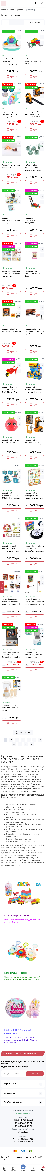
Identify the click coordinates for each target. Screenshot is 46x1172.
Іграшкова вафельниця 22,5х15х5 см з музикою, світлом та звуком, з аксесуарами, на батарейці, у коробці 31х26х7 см (11, 220)
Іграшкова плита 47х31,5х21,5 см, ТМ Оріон (32, 273)
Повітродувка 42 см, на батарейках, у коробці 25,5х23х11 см (33, 114)
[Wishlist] (19, 43)
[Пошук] (23, 1166)
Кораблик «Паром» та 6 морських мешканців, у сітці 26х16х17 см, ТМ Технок (11, 61)
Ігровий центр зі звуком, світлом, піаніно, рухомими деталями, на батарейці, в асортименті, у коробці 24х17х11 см (11, 548)
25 (5, 22)
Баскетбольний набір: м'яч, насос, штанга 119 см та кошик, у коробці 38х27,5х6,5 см (34, 601)
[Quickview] (19, 37)
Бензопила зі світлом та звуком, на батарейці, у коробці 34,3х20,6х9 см (11, 654)
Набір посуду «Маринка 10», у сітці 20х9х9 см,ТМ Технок (34, 61)
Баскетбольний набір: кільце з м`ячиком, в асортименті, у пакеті (11, 601)
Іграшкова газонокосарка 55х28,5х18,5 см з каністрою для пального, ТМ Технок (33, 220)
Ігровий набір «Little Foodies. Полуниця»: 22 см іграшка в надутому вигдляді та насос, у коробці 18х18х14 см (11, 442)
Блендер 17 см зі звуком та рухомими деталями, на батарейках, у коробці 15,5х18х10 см (34, 654)
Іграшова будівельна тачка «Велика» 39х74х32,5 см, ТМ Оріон (11, 389)
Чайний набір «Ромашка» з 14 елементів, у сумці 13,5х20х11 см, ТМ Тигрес (32, 167)
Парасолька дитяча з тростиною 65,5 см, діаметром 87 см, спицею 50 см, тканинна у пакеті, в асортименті (11, 114)
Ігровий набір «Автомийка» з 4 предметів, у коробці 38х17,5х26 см (34, 442)
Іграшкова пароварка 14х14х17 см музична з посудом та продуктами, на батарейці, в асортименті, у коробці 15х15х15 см (11, 273)
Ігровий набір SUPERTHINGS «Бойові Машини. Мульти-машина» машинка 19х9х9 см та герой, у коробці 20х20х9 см (34, 389)
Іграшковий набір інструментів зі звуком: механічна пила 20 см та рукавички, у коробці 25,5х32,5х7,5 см (11, 331)
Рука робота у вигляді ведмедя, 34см (11, 166)
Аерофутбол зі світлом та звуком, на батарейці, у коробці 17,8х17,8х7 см (34, 548)
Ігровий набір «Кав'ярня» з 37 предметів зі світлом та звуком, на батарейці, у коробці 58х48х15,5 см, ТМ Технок (33, 495)
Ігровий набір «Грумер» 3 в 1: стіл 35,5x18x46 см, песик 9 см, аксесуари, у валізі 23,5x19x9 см (11, 495)
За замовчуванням (33, 22)
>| (32, 744)
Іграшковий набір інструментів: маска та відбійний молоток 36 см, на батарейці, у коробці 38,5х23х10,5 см (34, 331)
